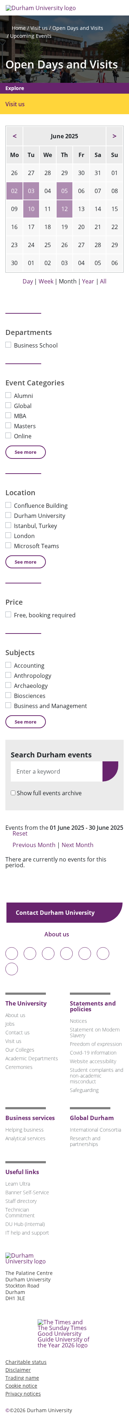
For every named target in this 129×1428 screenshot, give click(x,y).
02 (14, 191)
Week (46, 281)
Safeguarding (84, 1090)
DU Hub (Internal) (25, 1224)
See (26, 452)
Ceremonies (19, 1067)
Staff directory (21, 1201)
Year (88, 281)
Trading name (22, 1377)
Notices (78, 1020)
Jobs (10, 1023)
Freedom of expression (96, 1043)
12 (64, 209)
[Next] (114, 136)
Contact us (17, 1032)
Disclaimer (18, 1369)
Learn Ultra (17, 1183)
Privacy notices (23, 1393)
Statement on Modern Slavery (95, 1032)
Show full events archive (49, 793)
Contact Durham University (56, 913)
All (103, 281)
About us (57, 934)
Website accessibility (93, 1061)
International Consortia (95, 1129)
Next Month (78, 845)
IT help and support (27, 1232)
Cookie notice (21, 1385)
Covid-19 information (93, 1052)
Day (28, 281)
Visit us (39, 27)
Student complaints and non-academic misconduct (96, 1075)
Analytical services (25, 1138)
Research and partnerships (85, 1141)
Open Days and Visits (77, 27)
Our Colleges (19, 1049)
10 (31, 209)
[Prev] (14, 136)
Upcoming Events (31, 35)
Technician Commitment (20, 1212)
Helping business (24, 1129)
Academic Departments (31, 1058)
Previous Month (34, 845)
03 (31, 191)
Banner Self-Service (27, 1192)
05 (64, 191)
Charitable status (26, 1361)
